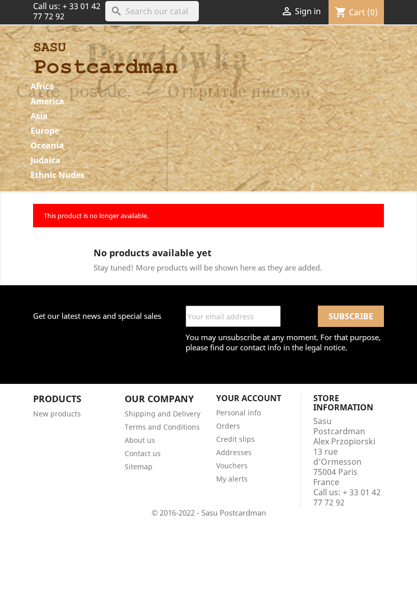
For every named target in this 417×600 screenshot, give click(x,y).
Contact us (143, 453)
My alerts (232, 479)
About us (140, 440)
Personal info (238, 412)
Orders (228, 426)
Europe (45, 130)
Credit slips (235, 439)
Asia (39, 116)
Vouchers (232, 465)
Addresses (234, 452)
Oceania (47, 145)
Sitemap (139, 466)
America (47, 101)
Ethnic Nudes (57, 175)
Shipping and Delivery (162, 413)
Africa (42, 86)
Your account (248, 398)
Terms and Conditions (162, 427)
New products (57, 413)
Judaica (46, 160)
